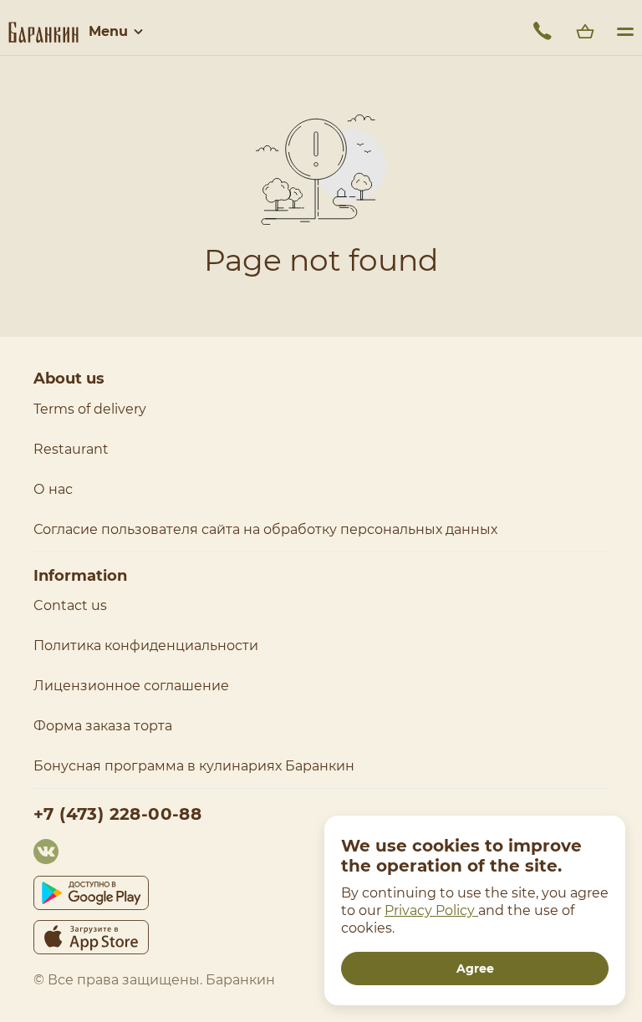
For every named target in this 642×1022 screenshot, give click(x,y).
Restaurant (71, 449)
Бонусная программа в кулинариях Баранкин (193, 766)
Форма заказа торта (102, 726)
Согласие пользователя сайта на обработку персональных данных (265, 529)
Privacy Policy (431, 910)
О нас (53, 489)
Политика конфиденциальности (145, 645)
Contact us (70, 605)
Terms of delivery (89, 409)
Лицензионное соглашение (131, 686)
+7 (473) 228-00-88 (117, 814)
